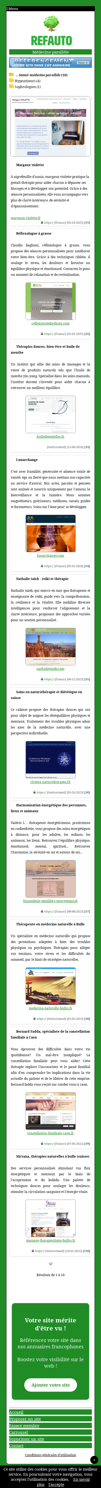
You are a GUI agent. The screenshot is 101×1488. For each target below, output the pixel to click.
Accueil (16, 1412)
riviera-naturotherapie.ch (50, 782)
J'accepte (56, 1484)
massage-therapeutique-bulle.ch (50, 1240)
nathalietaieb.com (50, 668)
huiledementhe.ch (50, 436)
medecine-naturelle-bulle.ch (50, 1008)
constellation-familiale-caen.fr (50, 1133)
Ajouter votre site (51, 1385)
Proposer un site (25, 1418)
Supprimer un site (26, 1438)
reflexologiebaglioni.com (50, 323)
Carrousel (18, 1432)
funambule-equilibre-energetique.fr (50, 901)
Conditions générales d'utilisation (50, 1455)
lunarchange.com (50, 555)
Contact (16, 1445)
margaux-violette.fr (26, 218)
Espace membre (24, 1425)
